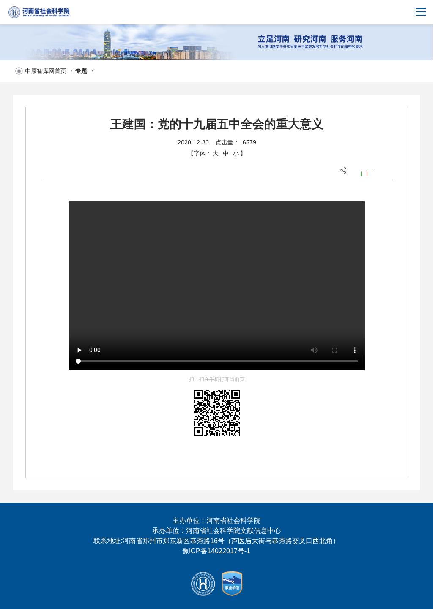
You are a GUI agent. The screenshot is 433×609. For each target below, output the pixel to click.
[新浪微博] (366, 172)
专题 (81, 71)
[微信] (361, 172)
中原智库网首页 (45, 71)
